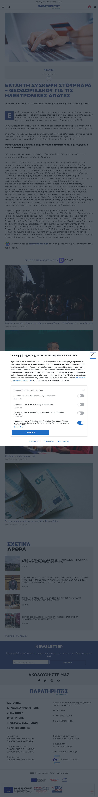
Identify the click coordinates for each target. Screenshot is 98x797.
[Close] (93, 355)
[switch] (80, 395)
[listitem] (49, 390)
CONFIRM (30, 432)
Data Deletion (34, 441)
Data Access (49, 441)
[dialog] (49, 398)
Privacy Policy (63, 441)
